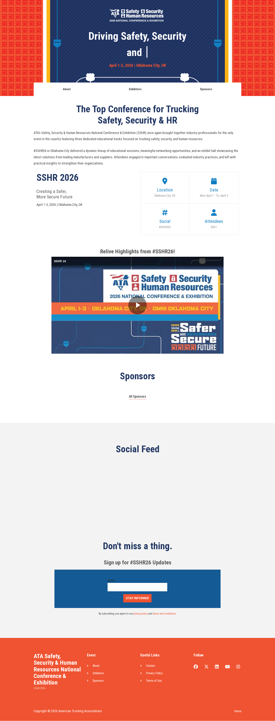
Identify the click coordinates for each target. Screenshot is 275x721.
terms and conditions (164, 613)
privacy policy (140, 613)
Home (237, 711)
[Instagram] (238, 667)
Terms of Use (154, 680)
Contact (150, 665)
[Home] (19, 8)
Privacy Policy (154, 673)
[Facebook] (196, 667)
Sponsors (108, 9)
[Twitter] (206, 667)
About (81, 9)
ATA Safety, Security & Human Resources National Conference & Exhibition (57, 669)
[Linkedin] (217, 667)
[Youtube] (227, 667)
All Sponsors (137, 396)
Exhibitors (94, 9)
